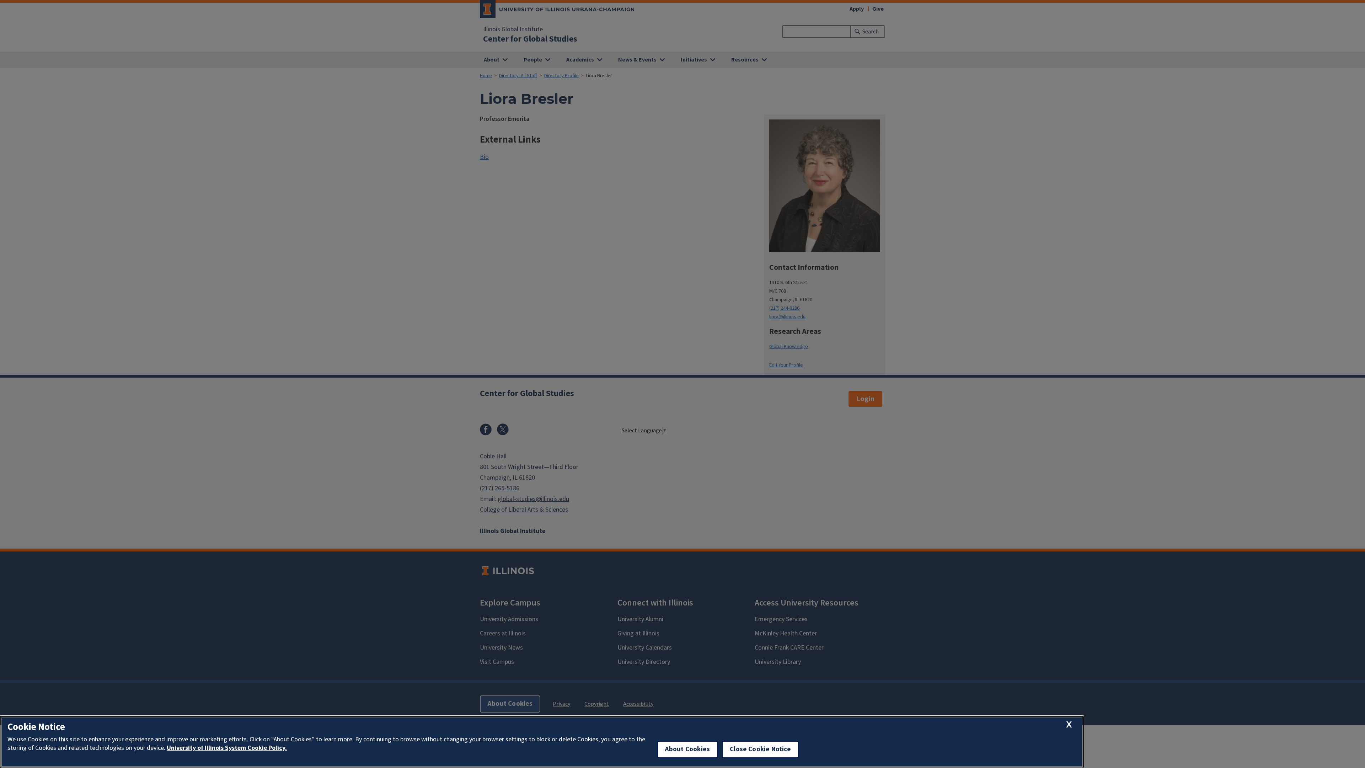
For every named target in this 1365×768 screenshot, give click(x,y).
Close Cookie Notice (760, 749)
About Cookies (687, 749)
